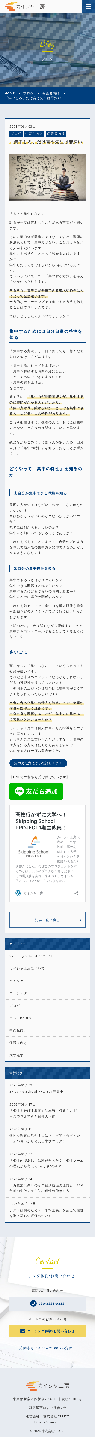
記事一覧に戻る (47, 920)
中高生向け (34, 133)
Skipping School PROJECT (31, 956)
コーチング (18, 993)
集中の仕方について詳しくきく (38, 763)
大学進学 (16, 1055)
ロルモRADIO (20, 1018)
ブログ (16, 133)
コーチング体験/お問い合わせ (51, 1331)
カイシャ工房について (27, 968)
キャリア (16, 981)
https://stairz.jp (47, 1422)
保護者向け (56, 133)
